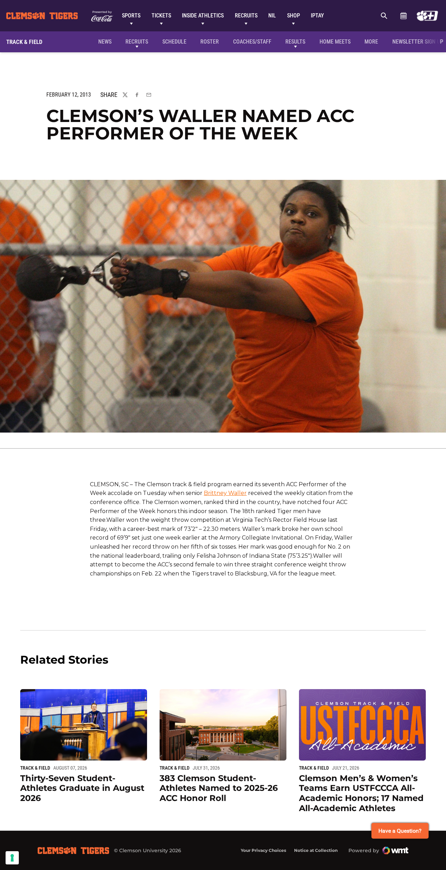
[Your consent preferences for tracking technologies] (12, 857)
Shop (293, 15)
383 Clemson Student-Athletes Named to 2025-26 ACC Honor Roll (219, 788)
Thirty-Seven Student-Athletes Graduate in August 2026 (82, 788)
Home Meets (335, 41)
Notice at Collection (316, 850)
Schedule (403, 16)
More (371, 41)
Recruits (246, 15)
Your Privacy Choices (263, 850)
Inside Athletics (203, 15)
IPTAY (317, 15)
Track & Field (35, 768)
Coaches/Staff (252, 41)
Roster (209, 41)
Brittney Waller (225, 493)
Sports (131, 15)
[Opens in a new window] (427, 16)
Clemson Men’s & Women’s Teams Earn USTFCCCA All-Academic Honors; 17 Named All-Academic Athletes (361, 793)
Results (295, 41)
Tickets (161, 15)
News (105, 41)
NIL (272, 15)
